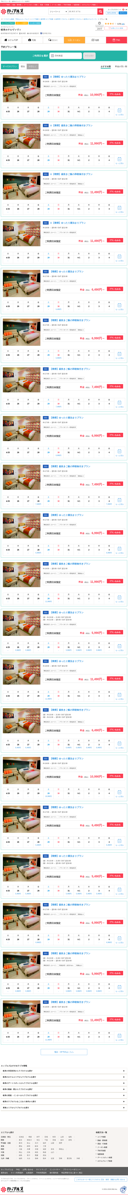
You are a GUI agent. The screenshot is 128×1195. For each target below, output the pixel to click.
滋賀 (44, 1149)
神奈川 (29, 1140)
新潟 (20, 1143)
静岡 (28, 1146)
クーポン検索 (56, 5)
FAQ (18, 1169)
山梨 (52, 1143)
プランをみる (115, 94)
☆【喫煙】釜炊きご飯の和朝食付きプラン (71, 174)
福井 (44, 1143)
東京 (20, 1140)
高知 (44, 1155)
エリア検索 (6, 5)
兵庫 (28, 1149)
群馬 (70, 1140)
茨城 (54, 1140)
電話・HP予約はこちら (64, 1052)
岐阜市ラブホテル (76, 19)
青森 (30, 1137)
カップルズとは (7, 1169)
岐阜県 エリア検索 (47, 19)
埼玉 (38, 1140)
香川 (28, 1155)
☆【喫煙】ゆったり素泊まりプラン (68, 76)
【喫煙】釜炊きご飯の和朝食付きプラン (70, 320)
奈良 (52, 1149)
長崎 (36, 1158)
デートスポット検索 (31, 5)
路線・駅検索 (16, 5)
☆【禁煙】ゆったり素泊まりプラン (68, 223)
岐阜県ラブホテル (62, 19)
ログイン (123, 13)
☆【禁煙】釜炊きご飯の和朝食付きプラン (71, 125)
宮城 (46, 1137)
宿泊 (23, 66)
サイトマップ (41, 1169)
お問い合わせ (28, 1169)
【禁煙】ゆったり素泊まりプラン (67, 417)
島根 (44, 1152)
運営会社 (4, 1173)
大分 (28, 1158)
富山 (28, 1143)
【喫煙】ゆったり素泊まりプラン (67, 271)
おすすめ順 (106, 66)
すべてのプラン (10, 66)
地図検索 (77, 5)
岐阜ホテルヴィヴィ (91, 19)
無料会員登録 (111, 13)
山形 (62, 1137)
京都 (36, 1149)
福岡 (20, 1158)
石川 (36, 1143)
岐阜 (36, 1146)
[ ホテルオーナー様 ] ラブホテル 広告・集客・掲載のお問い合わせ (101, 1179)
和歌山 (61, 1149)
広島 (28, 1152)
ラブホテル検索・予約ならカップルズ (16, 19)
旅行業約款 (54, 1173)
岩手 (38, 1137)
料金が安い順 (121, 66)
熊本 (44, 1158)
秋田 (54, 1137)
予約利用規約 (41, 1173)
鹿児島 (69, 1158)
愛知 (20, 1146)
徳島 (20, 1155)
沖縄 (78, 1158)
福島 (70, 1137)
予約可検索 (67, 5)
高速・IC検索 (44, 5)
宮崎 (60, 1158)
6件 (123, 24)
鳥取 (36, 1152)
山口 (52, 1152)
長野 (60, 1143)
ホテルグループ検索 (89, 5)
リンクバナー (55, 1169)
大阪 (20, 1149)
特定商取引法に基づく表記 (71, 1173)
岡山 (20, 1152)
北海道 (21, 1137)
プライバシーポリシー (72, 1169)
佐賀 (52, 1158)
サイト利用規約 (17, 1173)
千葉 (46, 1140)
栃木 (62, 1140)
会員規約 (29, 1173)
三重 (44, 1146)
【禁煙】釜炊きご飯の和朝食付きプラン (70, 369)
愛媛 (36, 1155)
